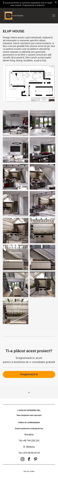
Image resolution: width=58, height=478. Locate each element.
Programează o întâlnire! (33, 5)
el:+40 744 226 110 (29, 440)
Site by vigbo (29, 471)
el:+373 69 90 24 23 (30, 453)
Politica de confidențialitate (29, 422)
